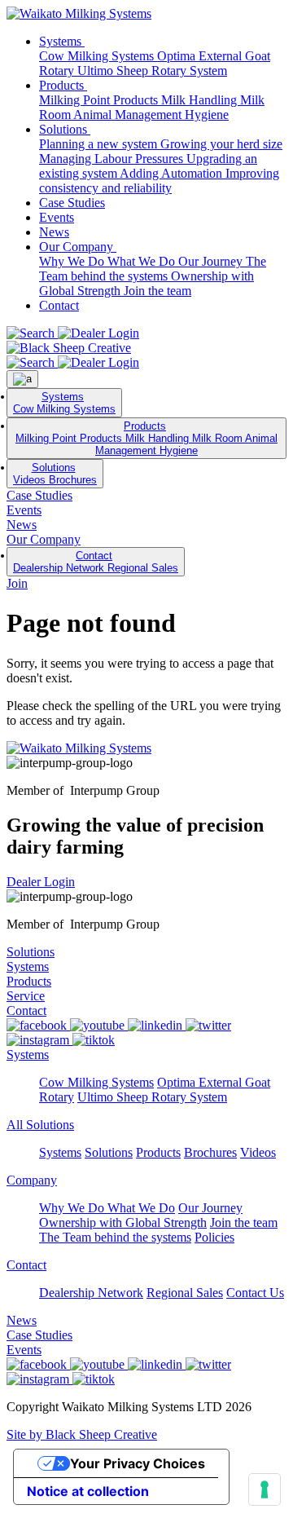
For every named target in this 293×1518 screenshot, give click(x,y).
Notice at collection (88, 1491)
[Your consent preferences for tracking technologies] (264, 1489)
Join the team (157, 291)
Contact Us (255, 1293)
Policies (214, 1237)
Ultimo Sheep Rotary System (152, 70)
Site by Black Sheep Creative (82, 1434)
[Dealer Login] (98, 333)
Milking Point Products (100, 100)
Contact (59, 305)
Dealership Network (60, 568)
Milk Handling (200, 100)
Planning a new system (99, 144)
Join (17, 583)
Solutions (64, 129)
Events (56, 217)
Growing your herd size (221, 144)
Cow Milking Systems (98, 56)
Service (26, 996)
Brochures (73, 480)
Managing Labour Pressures (112, 158)
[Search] (32, 333)
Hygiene (207, 114)
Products (63, 85)
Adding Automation (172, 173)
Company (32, 1180)
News (54, 232)
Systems (62, 41)
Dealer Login (41, 882)
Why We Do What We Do (108, 261)
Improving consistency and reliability (159, 180)
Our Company (77, 247)
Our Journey (212, 261)
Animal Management (129, 114)
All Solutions (40, 1125)
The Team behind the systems (152, 268)
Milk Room (218, 438)
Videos (31, 480)
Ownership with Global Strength (123, 1222)
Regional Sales (142, 568)
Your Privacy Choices (137, 1463)
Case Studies (72, 203)
